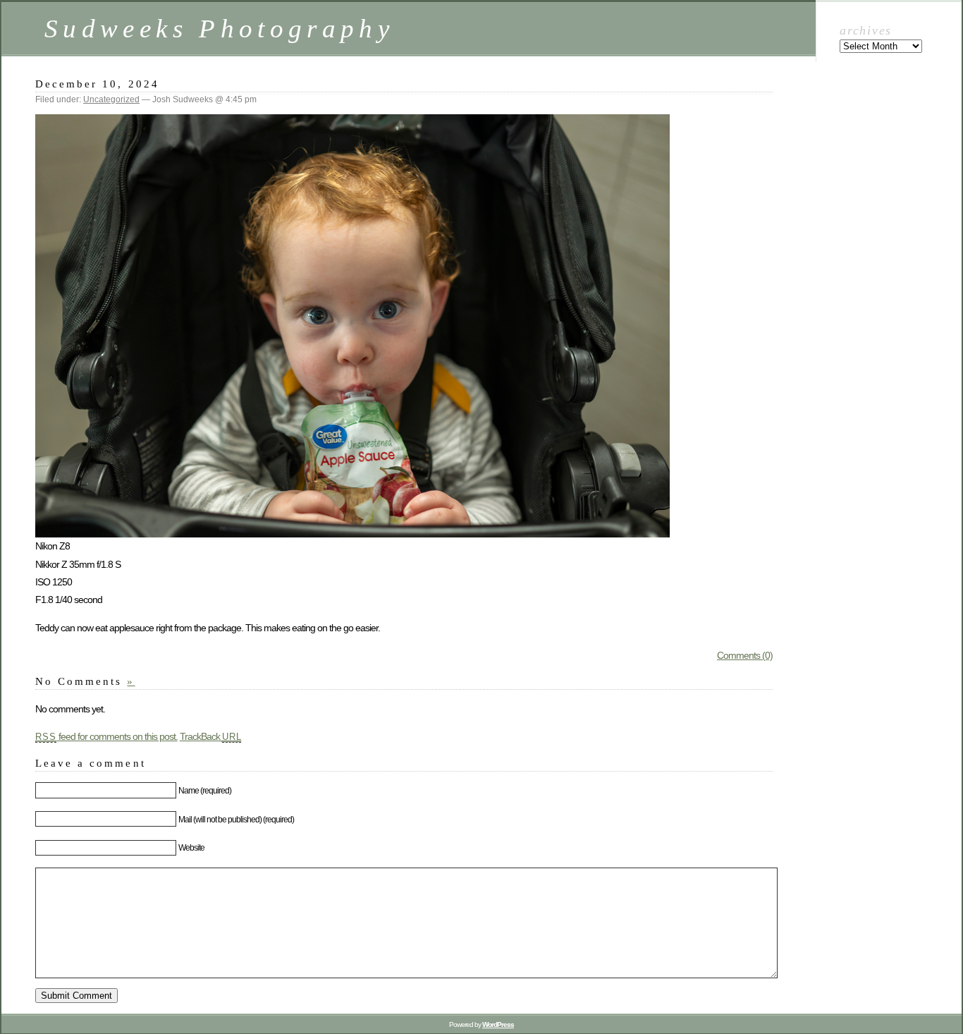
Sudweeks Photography (219, 28)
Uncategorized (111, 99)
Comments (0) (745, 655)
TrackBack (211, 736)
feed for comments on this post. (106, 736)
